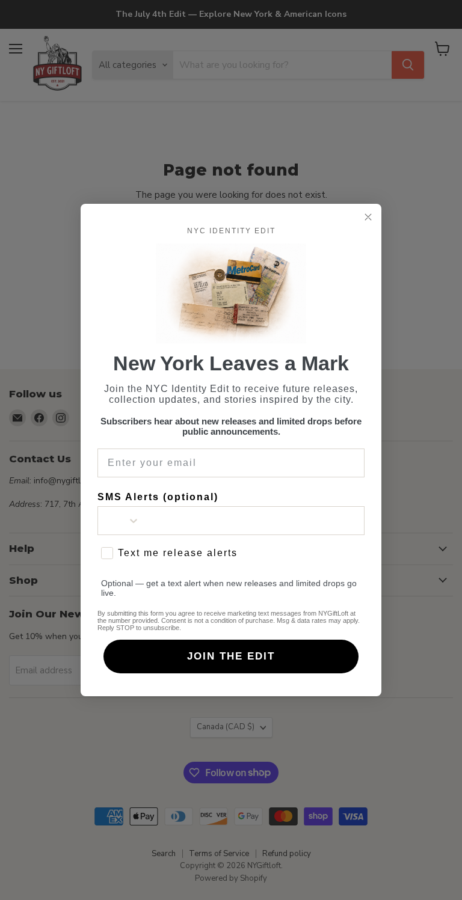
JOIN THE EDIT (231, 656)
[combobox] (119, 520)
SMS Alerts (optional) (157, 497)
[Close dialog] (368, 217)
